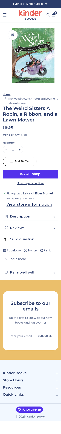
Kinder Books (36, 416)
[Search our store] (48, 15)
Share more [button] (17, 259)
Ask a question (21, 239)
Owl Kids (21, 135)
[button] (30, 272)
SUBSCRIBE (45, 336)
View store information (29, 204)
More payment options (30, 183)
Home (7, 94)
